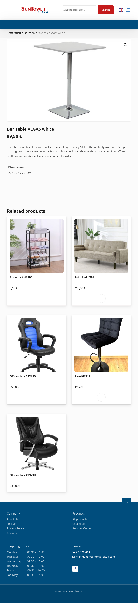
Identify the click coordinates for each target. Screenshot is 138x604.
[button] (125, 45)
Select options (101, 298)
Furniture (21, 33)
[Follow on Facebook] (75, 569)
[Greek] (128, 9)
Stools (33, 33)
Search (106, 9)
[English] (121, 9)
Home (10, 33)
